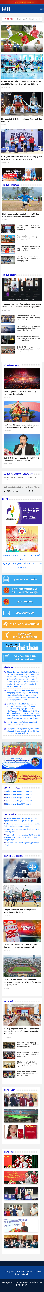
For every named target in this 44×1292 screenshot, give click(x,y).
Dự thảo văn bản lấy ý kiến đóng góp (18, 473)
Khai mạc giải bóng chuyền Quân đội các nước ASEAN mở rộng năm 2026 (28, 238)
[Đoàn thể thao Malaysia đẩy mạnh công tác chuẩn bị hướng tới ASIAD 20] (8, 319)
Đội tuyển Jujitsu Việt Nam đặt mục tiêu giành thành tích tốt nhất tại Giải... (28, 248)
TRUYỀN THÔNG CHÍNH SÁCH (14, 856)
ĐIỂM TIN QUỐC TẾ (10, 814)
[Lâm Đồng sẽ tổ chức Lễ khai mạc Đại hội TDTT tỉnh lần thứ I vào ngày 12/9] (8, 260)
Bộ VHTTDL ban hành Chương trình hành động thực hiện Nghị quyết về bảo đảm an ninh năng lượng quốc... (22, 982)
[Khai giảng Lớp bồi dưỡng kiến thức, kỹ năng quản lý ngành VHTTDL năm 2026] (9, 1064)
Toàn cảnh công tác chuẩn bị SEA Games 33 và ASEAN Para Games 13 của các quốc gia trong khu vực (22, 837)
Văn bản (20, 1271)
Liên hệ (24, 1274)
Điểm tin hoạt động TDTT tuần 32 (19, 795)
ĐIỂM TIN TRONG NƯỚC (12, 787)
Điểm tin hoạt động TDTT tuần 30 (19, 801)
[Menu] (42, 9)
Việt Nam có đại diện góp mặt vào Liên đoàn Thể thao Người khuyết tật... (28, 1044)
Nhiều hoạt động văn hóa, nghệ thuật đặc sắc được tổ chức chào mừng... (27, 1073)
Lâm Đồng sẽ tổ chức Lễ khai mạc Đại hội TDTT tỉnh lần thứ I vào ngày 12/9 (28, 259)
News (29, 1271)
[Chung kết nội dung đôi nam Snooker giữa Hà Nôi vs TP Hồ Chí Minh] (21, 1110)
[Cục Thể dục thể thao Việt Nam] (6, 9)
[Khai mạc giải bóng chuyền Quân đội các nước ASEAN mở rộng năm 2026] (8, 239)
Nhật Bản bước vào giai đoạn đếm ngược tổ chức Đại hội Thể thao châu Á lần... (28, 338)
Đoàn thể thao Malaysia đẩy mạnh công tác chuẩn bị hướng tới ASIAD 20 (28, 317)
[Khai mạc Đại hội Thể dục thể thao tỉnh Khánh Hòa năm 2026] (22, 104)
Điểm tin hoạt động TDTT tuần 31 (18, 798)
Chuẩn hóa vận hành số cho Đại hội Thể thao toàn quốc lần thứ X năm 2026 (29, 227)
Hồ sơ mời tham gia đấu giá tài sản (16, 19)
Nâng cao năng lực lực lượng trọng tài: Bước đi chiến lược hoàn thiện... (28, 1054)
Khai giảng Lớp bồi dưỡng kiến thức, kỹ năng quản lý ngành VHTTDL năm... (27, 1064)
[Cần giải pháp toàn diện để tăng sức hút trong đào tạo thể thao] (22, 896)
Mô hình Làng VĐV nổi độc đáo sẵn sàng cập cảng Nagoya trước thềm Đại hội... (28, 328)
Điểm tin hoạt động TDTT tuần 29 (19, 804)
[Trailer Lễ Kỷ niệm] (21, 1126)
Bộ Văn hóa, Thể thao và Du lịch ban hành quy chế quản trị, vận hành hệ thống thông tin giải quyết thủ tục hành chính (21, 875)
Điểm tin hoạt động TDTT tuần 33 (19, 791)
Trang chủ (9, 1271)
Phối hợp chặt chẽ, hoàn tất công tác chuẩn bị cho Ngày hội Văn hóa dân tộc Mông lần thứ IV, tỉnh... (21, 1031)
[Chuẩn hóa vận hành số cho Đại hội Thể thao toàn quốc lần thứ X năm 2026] (8, 228)
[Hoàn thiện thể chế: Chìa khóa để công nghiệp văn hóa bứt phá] (22, 368)
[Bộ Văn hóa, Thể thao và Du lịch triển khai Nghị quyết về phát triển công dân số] (22, 931)
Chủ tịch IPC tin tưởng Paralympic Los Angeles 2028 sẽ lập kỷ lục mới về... (28, 349)
